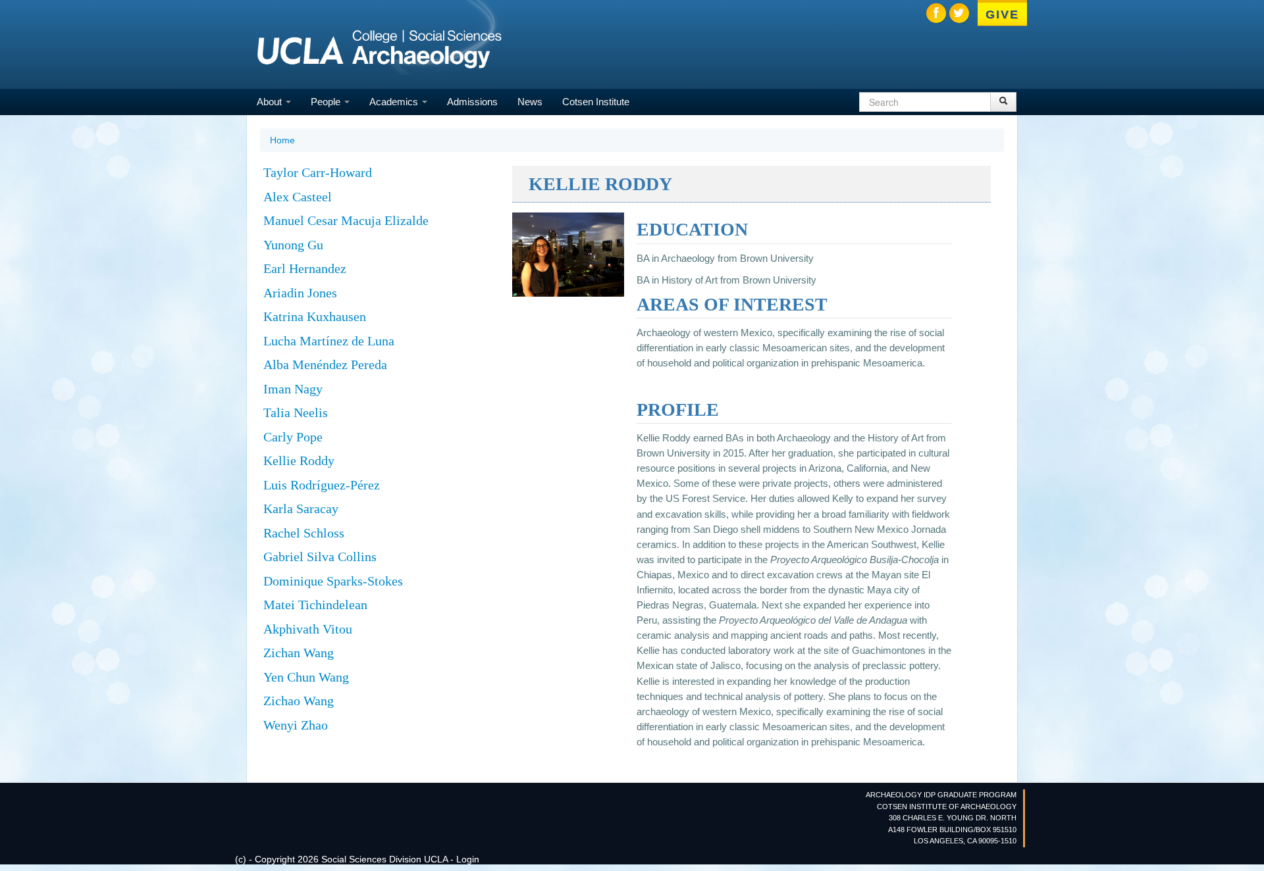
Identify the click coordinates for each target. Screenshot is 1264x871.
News (529, 101)
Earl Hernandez (304, 268)
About (270, 101)
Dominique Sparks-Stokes (333, 581)
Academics (395, 101)
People (327, 101)
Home (282, 140)
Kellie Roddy (298, 460)
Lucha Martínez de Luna (328, 341)
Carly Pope (293, 437)
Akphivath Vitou (307, 629)
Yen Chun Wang (306, 677)
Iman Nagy (293, 389)
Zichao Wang (298, 700)
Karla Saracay (300, 508)
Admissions (472, 101)
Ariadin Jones (300, 293)
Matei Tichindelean (315, 604)
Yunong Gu (293, 244)
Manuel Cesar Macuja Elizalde (346, 220)
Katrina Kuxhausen (314, 316)
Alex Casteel (297, 196)
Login (467, 859)
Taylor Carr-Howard (317, 172)
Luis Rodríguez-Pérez (321, 485)
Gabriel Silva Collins (320, 556)
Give (1002, 14)
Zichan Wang (298, 652)
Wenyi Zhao (295, 725)
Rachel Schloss (303, 533)
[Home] (379, 49)
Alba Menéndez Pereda (325, 364)
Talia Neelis (295, 412)
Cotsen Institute (595, 101)
